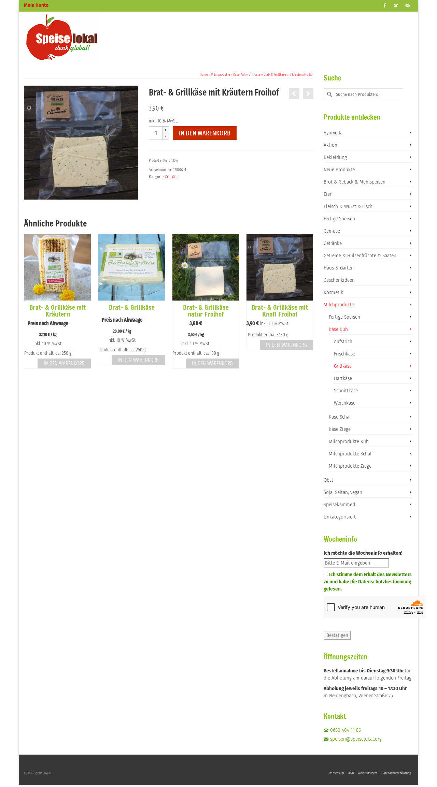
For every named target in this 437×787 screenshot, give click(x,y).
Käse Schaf (340, 417)
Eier (328, 194)
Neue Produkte (339, 169)
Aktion (330, 145)
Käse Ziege (340, 429)
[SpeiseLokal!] (85, 37)
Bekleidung (335, 157)
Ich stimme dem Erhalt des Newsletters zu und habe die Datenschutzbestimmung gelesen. (368, 581)
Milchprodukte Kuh (349, 441)
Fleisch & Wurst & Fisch (348, 206)
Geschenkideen (339, 280)
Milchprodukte (339, 305)
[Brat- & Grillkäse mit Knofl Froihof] (308, 93)
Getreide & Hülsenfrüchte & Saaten (360, 255)
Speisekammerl (339, 504)
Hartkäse (343, 378)
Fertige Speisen (339, 219)
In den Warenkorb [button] (64, 363)
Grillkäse (171, 177)
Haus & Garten (339, 268)
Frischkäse (344, 354)
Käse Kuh (338, 329)
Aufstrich (343, 341)
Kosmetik (333, 292)
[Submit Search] (329, 94)
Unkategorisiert (340, 517)
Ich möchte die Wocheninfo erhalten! (363, 553)
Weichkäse (344, 403)
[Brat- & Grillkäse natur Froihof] (294, 93)
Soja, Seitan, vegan (343, 492)
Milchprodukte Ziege (350, 466)
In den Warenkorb (204, 133)
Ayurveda (333, 133)
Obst (328, 480)
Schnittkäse (346, 391)
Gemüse (332, 231)
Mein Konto (36, 5)
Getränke (333, 243)
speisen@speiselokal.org (356, 739)
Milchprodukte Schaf (350, 454)
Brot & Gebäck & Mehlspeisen (354, 182)
